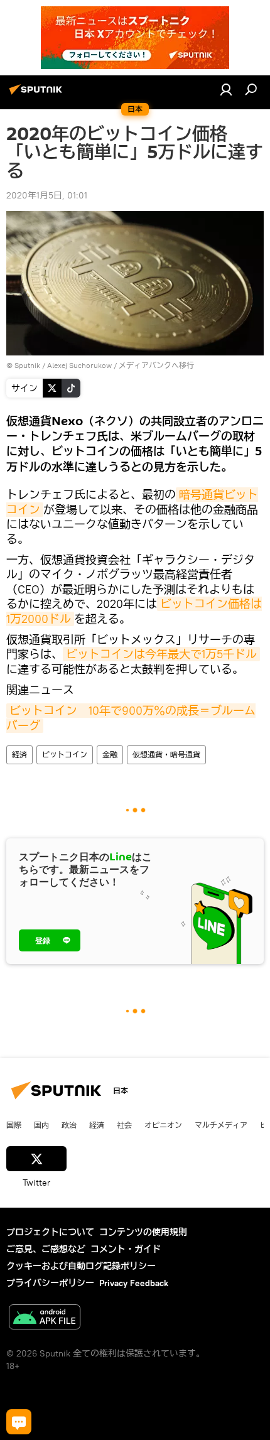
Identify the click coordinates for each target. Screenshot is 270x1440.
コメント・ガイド (125, 1249)
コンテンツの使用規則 (143, 1232)
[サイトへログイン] (226, 89)
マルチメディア (221, 1124)
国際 (13, 1124)
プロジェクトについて (50, 1232)
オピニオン (163, 1124)
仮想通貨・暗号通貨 (166, 754)
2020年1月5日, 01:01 (46, 195)
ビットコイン (64, 754)
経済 (19, 754)
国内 (41, 1124)
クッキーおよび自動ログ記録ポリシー (81, 1266)
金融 (109, 754)
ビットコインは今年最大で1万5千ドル (161, 654)
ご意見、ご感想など (45, 1249)
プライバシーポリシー (50, 1283)
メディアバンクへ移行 (156, 365)
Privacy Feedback (133, 1283)
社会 (124, 1124)
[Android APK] (44, 1318)
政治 (69, 1124)
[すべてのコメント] (18, 1421)
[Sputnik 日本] (37, 94)
